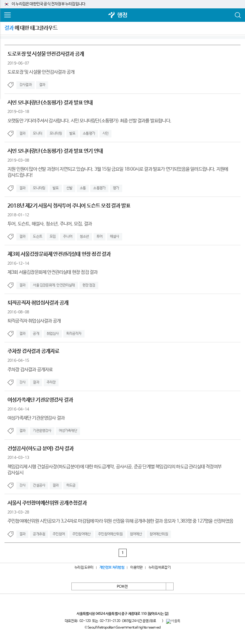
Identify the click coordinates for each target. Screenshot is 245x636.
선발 (69, 188)
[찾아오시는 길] (158, 614)
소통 (83, 188)
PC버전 (122, 587)
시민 (105, 133)
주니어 (67, 237)
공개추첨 (39, 534)
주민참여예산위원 (110, 534)
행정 (122, 15)
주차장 (51, 382)
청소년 (84, 237)
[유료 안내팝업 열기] (159, 620)
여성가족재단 (68, 431)
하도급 (71, 485)
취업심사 (53, 334)
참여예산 (136, 534)
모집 (53, 237)
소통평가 (89, 133)
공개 (36, 334)
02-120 (85, 621)
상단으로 (170, 586)
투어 (99, 237)
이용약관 (136, 567)
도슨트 (37, 237)
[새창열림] (111, 15)
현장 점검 (88, 285)
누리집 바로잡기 (159, 567)
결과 (42, 85)
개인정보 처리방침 (112, 567)
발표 (72, 133)
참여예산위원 (159, 534)
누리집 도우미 (83, 567)
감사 (22, 382)
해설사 (114, 237)
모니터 (37, 133)
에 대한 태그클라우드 (30, 28)
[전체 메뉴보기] (7, 15)
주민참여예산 (81, 534)
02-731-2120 (110, 621)
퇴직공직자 (74, 334)
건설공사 (39, 485)
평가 (116, 188)
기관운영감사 (42, 431)
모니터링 (56, 133)
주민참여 (59, 534)
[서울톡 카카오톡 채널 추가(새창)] (173, 621)
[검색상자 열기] (237, 15)
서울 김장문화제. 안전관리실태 (54, 285)
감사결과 (25, 85)
